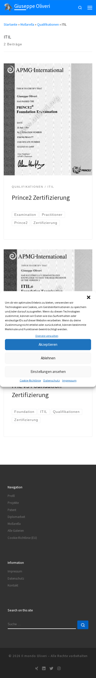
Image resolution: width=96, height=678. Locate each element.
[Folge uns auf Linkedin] (44, 669)
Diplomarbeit (16, 517)
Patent (12, 510)
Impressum (69, 380)
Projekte (13, 503)
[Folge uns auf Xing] (36, 669)
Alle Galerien (16, 531)
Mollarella (27, 24)
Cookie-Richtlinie (30, 380)
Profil (11, 496)
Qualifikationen (48, 24)
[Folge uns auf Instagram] (59, 669)
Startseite (10, 24)
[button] (88, 297)
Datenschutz (51, 380)
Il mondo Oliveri (34, 656)
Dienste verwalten (46, 335)
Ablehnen (48, 358)
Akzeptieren (48, 344)
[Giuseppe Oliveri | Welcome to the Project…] (8, 7)
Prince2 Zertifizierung (41, 197)
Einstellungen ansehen (48, 371)
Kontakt (13, 585)
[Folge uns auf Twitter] (51, 669)
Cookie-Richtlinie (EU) (22, 538)
